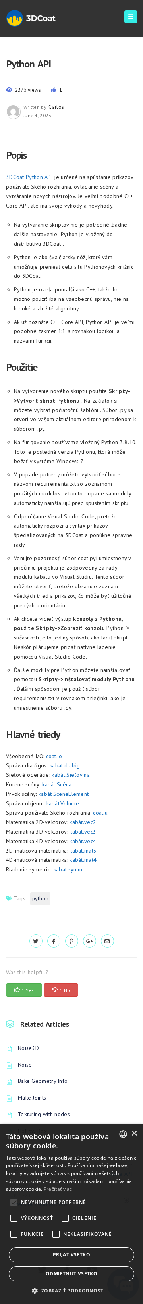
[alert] (71, 1214)
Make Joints (32, 1097)
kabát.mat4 (83, 859)
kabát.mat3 (83, 850)
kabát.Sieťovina (71, 774)
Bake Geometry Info (43, 1080)
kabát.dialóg (65, 765)
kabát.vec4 (83, 841)
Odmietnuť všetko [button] (71, 1273)
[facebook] (54, 941)
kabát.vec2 (83, 822)
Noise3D (28, 1048)
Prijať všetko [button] (71, 1254)
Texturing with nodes (44, 1114)
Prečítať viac (58, 1189)
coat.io (54, 756)
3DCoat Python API (29, 177)
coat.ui (101, 812)
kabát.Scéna (57, 784)
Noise (25, 1064)
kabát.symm (68, 869)
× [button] (134, 1133)
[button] (71, 1291)
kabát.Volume (62, 803)
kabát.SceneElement (64, 793)
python (40, 898)
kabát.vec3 (83, 831)
